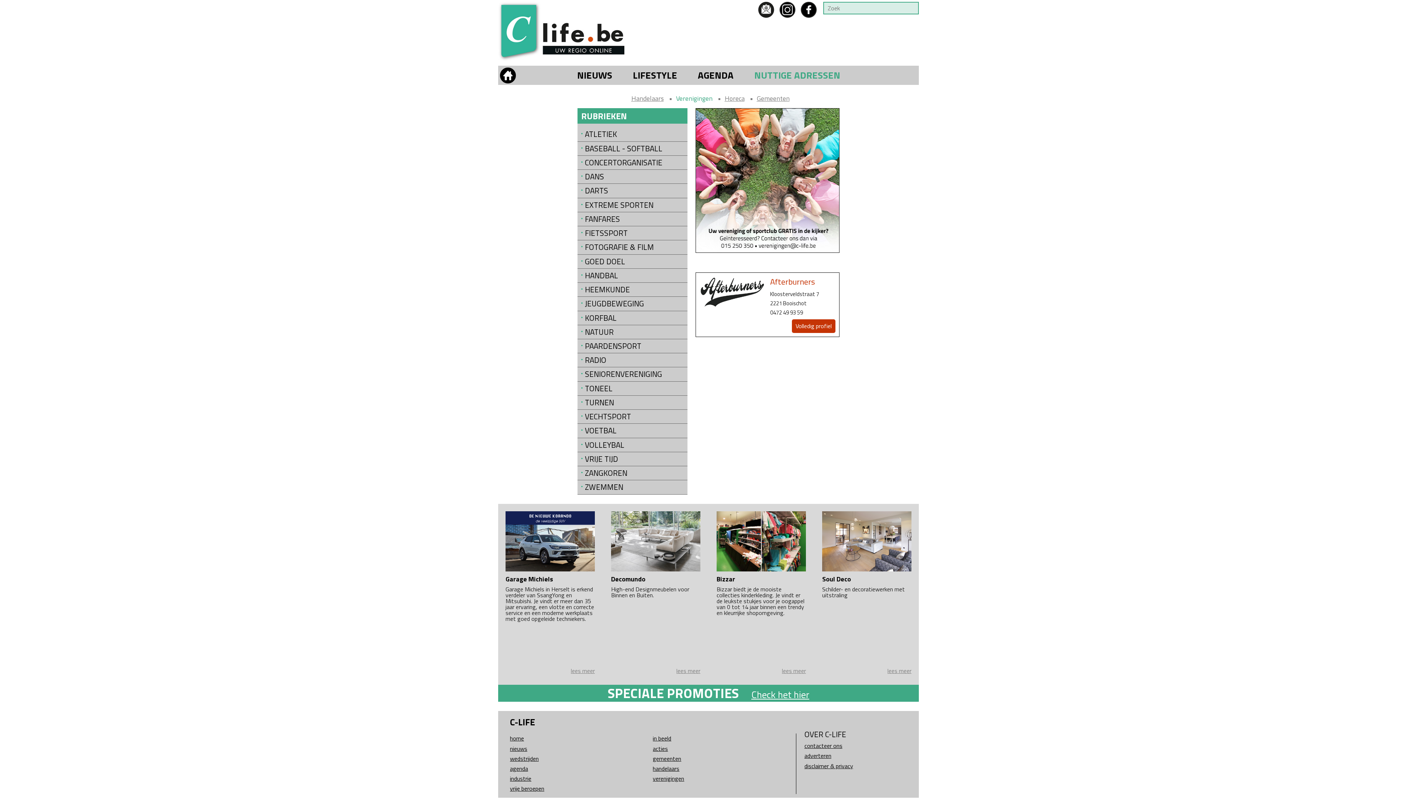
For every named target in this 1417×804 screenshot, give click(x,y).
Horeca (735, 98)
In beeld (662, 738)
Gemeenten (773, 98)
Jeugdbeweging (614, 304)
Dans (594, 177)
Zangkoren (606, 473)
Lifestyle (655, 75)
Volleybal (604, 445)
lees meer (583, 670)
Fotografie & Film (619, 247)
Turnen (599, 403)
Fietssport (606, 233)
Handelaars (647, 98)
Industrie (520, 778)
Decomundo (628, 579)
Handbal (601, 276)
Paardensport (613, 346)
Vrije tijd (601, 459)
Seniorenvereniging (623, 374)
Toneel (599, 389)
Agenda (716, 75)
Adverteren (817, 755)
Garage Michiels (529, 579)
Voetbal (601, 431)
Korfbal (601, 318)
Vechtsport (608, 417)
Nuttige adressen (797, 75)
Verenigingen (694, 98)
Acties (660, 748)
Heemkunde (607, 290)
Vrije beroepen (527, 788)
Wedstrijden (524, 758)
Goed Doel (605, 262)
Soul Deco (836, 579)
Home (517, 738)
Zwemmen (604, 487)
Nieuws (594, 75)
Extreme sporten (619, 205)
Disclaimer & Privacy (828, 766)
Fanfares (602, 219)
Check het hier (780, 694)
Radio (595, 360)
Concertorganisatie (623, 163)
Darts (596, 191)
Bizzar (726, 579)
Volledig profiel (814, 326)
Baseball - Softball (623, 149)
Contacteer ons (823, 745)
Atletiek (601, 134)
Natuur (599, 332)
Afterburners (792, 281)
